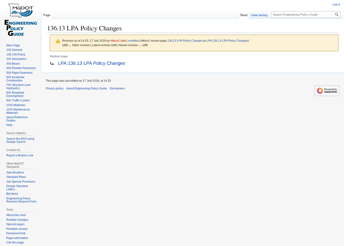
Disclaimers (117, 88)
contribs (133, 40)
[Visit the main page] (20, 18)
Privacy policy (54, 88)
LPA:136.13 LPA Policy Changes (227, 40)
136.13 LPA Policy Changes (185, 40)
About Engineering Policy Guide (86, 88)
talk (123, 40)
